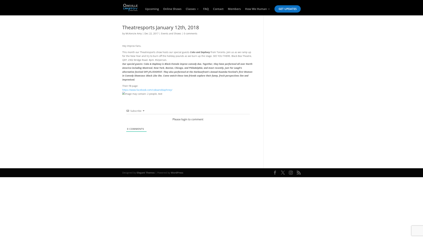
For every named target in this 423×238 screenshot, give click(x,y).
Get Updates (288, 9)
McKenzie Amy (134, 33)
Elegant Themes (146, 172)
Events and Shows (171, 33)
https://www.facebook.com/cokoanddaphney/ (147, 89)
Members (234, 9)
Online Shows (172, 9)
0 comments (190, 33)
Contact (218, 9)
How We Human (256, 9)
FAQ (206, 9)
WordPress (177, 172)
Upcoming (152, 9)
